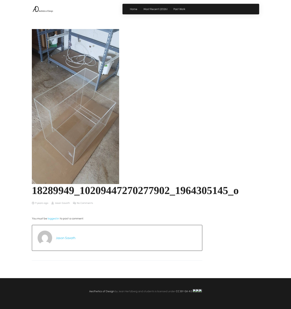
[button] (187, 9)
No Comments (85, 203)
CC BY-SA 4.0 (184, 291)
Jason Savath (62, 203)
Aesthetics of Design (102, 291)
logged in (53, 218)
